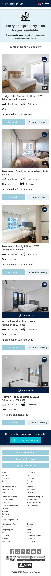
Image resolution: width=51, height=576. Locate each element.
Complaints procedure (10, 520)
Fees (3, 492)
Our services (6, 514)
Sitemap (30, 487)
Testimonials (31, 489)
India (3, 532)
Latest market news (25, 458)
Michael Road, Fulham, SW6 (18, 321)
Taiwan (29, 527)
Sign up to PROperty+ (25, 465)
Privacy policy (7, 508)
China (4, 527)
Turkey (29, 532)
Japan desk (31, 538)
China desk (31, 541)
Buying (4, 475)
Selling (4, 472)
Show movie (27, 315)
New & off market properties (9, 501)
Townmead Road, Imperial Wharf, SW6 (25, 171)
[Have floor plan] (44, 59)
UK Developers (32, 492)
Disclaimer (5, 511)
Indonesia (5, 535)
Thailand (30, 530)
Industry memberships (10, 505)
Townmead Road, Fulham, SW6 (20, 246)
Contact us (31, 472)
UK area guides (32, 505)
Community (6, 517)
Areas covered (32, 499)
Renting (4, 481)
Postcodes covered (34, 502)
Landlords (5, 478)
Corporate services (34, 535)
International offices (9, 524)
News (29, 475)
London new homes (9, 484)
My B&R (30, 481)
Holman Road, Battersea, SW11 (20, 396)
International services (9, 487)
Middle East (6, 541)
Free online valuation (28, 439)
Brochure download (25, 452)
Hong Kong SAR (7, 530)
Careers (30, 484)
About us (30, 478)
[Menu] (47, 3)
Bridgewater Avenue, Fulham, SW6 (22, 96)
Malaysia (5, 538)
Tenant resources (8, 489)
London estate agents (35, 497)
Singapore (31, 524)
